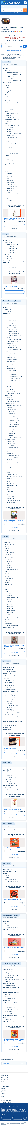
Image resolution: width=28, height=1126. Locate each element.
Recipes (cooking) (9, 163)
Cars (6, 559)
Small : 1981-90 (8, 684)
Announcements (8, 669)
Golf (8, 178)
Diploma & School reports (11, 721)
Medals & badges (8, 785)
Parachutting (10, 606)
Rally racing (11, 186)
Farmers (9, 161)
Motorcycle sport (11, 182)
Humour (7, 141)
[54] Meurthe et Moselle (12, 72)
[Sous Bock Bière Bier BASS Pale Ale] (14, 894)
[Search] (25, 10)
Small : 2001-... (8, 687)
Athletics (9, 593)
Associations (8, 554)
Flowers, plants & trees (10, 119)
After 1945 (9, 775)
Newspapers (8, 439)
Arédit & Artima (12, 320)
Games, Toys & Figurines (14, 57)
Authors (9, 337)
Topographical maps (10, 725)
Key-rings (7, 971)
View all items (14, 64)
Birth (8, 127)
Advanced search (14, 12)
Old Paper (9, 55)
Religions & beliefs (9, 164)
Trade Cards (8, 715)
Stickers (7, 977)
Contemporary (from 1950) (14, 153)
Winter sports (10, 616)
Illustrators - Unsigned (12, 151)
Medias (7, 580)
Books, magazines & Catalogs (9, 769)
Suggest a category (21, 1053)
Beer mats (6, 869)
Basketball (9, 173)
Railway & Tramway (11, 493)
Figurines (6, 921)
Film (8, 107)
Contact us (4, 1083)
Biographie (9, 357)
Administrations (8, 544)
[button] (21, 10)
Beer (6, 875)
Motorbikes (7, 584)
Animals (7, 85)
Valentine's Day (10, 137)
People (10, 428)
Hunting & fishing (13, 424)
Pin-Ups (7, 155)
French (5, 313)
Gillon (10, 323)
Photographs (10, 491)
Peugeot (9, 565)
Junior (6, 395)
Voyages (9, 498)
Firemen (7, 575)
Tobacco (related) (8, 1005)
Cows (8, 89)
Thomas (11, 147)
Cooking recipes (11, 705)
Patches (7, 1019)
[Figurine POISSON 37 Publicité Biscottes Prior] (14, 942)
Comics (7, 99)
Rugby (8, 608)
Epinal (10, 78)
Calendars (6, 678)
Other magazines (13, 335)
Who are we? (4, 1077)
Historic (8, 459)
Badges (5, 1063)
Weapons (11, 435)
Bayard (10, 322)
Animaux (9, 468)
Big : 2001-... (8, 680)
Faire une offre (14, 225)
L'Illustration (11, 445)
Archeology (9, 353)
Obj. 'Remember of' (9, 830)
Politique (9, 366)
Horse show (10, 180)
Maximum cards (11, 244)
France (6, 70)
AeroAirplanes (10, 467)
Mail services (8, 578)
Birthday (9, 129)
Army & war (15, 55)
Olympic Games (9, 588)
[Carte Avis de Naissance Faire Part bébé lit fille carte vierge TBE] (14, 213)
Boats (8, 472)
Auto (8, 470)
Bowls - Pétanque (11, 597)
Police (6, 589)
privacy (8, 1123)
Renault (8, 567)
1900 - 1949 (9, 407)
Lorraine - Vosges (14, 380)
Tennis (8, 192)
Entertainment (8, 105)
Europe (5, 68)
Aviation (10, 415)
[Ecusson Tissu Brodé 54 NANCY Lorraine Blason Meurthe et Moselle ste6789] (14, 1034)
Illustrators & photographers (11, 143)
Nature (8, 489)
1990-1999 (11, 252)
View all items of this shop (13, 50)
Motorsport (9, 184)
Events (6, 111)
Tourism (9, 496)
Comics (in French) (9, 316)
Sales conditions (5, 29)
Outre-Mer (12, 382)
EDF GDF (7, 573)
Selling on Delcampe (6, 1102)
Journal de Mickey (13, 331)
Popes (10, 169)
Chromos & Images (9, 691)
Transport (7, 196)
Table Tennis (10, 612)
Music (8, 487)
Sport (10, 431)
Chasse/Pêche (10, 474)
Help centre (4, 1099)
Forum (3, 1091)
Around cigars (8, 1011)
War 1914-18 (10, 389)
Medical (7, 582)
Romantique (10, 461)
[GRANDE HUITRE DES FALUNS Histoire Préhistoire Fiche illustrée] (14, 741)
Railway (9, 198)
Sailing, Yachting (11, 610)
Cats (8, 87)
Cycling (8, 176)
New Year (7, 994)
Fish (8, 925)
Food (6, 576)
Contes (8, 397)
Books (6, 779)
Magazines (7, 265)
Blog (2, 1088)
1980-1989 (11, 250)
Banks (6, 556)
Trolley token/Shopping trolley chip (13, 979)
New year (9, 135)
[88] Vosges (9, 76)
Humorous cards (11, 97)
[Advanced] (18, 27)
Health (8, 481)
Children (7, 94)
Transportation (8, 623)
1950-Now (9, 311)
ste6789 (4, 27)
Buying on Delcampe (6, 1100)
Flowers (9, 121)
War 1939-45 (10, 391)
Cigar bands (10, 1013)
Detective (9, 453)
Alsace (12, 372)
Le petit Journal (12, 447)
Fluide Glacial (12, 329)
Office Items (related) (9, 987)
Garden (8, 478)
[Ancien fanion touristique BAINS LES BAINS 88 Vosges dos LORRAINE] (14, 842)
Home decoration (11, 483)
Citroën (8, 561)
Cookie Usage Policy (15, 1123)
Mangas (9, 343)
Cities (6, 571)
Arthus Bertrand (8, 552)
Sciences (9, 388)
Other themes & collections (9, 58)
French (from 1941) (11, 267)
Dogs (8, 91)
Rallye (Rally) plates (10, 975)
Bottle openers (7, 871)
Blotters (5, 673)
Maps (5, 723)
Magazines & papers (10, 773)
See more (3, 1114)
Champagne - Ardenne (14, 376)
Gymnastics (10, 604)
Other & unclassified (13, 74)
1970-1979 (11, 248)
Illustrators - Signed (11, 145)
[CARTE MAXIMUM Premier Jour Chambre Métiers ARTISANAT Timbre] (14, 280)
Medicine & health (13, 426)
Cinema (10, 416)
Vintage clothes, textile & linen (11, 1016)
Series (8, 318)
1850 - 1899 (9, 441)
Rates (2, 1081)
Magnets (7, 973)
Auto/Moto (11, 413)
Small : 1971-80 (8, 682)
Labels (5, 873)
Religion (9, 386)
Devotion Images (9, 694)
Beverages (7, 557)
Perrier (6, 981)
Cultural (7, 351)
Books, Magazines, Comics (18, 54)
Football (9, 601)
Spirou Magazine (13, 333)
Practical (7, 465)
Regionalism (10, 368)
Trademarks (8, 621)
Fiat (8, 563)
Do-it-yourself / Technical (12, 476)
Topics (5, 83)
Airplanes (9, 698)
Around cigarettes (9, 1007)
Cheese (7, 877)
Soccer (8, 190)
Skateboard (9, 188)
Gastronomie (10, 480)
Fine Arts (7, 115)
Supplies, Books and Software (9, 261)
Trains (10, 200)
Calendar (3, 1090)
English (5, 307)
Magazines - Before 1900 (13, 405)
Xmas (6, 996)
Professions (8, 157)
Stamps (9, 54)
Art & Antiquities (22, 55)
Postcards (3, 54)
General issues (12, 418)
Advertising (6, 667)
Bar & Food (5, 57)
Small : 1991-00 (8, 685)
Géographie (9, 361)
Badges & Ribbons (9, 787)
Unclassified (11, 384)
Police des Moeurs (13, 455)
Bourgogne (13, 374)
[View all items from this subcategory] (20, 72)
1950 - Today (10, 409)
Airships (7, 546)
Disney (6, 100)
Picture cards (8, 696)
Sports (6, 171)
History (6, 123)
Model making (10, 485)
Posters (5, 727)
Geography (11, 420)
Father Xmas (10, 998)
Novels (6, 451)
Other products (10, 347)
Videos (3, 1093)
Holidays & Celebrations (10, 125)
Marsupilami (11, 325)
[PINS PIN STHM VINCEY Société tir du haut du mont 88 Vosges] (14, 640)
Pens (6, 990)
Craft (8, 159)
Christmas (9, 131)
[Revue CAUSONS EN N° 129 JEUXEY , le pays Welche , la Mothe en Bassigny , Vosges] (14, 515)
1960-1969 (11, 246)
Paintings (9, 117)
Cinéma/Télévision (11, 359)
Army (6, 550)
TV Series (11, 109)
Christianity (9, 167)
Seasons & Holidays (9, 992)
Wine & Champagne (10, 879)
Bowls (8, 175)
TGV (6, 619)
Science (10, 429)
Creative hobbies (8, 983)
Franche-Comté (14, 378)
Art (7, 355)
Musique (9, 364)
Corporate (3, 1079)
